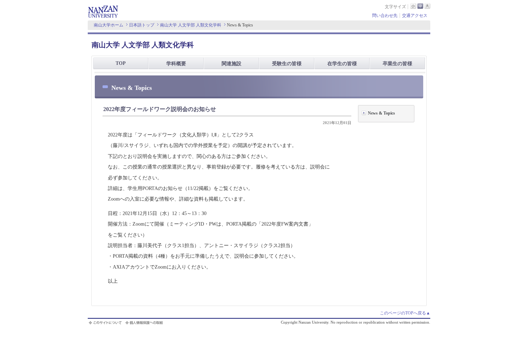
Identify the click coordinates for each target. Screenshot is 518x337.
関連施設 (231, 63)
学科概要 (176, 63)
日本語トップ (141, 25)
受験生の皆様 (287, 63)
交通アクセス (414, 15)
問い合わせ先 (384, 15)
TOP (121, 63)
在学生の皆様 (342, 63)
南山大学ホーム (108, 25)
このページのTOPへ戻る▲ (405, 313)
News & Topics (381, 113)
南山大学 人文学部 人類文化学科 (190, 25)
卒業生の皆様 (397, 63)
